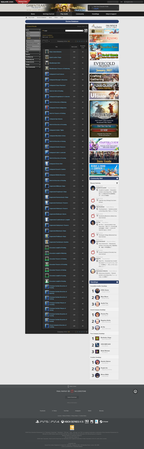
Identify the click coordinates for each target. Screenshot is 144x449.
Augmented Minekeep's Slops (57, 231)
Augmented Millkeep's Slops (57, 186)
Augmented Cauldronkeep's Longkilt (59, 219)
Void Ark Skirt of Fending (56, 91)
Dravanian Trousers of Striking (58, 259)
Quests (28, 54)
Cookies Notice (83, 415)
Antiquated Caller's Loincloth (57, 152)
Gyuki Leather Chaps (55, 57)
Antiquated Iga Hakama (55, 119)
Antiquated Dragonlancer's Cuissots (59, 96)
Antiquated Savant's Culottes (57, 169)
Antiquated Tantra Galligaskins (58, 107)
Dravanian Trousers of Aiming (57, 270)
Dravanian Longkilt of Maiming (57, 253)
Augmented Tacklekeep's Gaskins (58, 242)
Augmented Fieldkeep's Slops (57, 236)
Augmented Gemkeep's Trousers (58, 203)
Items (27, 30)
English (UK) (129, 2)
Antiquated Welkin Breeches (57, 175)
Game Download (72, 397)
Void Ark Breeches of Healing (57, 180)
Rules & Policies (66, 415)
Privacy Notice (75, 415)
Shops (27, 64)
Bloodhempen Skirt (54, 63)
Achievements (30, 62)
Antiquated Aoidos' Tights (56, 130)
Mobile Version (73, 386)
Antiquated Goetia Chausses (57, 147)
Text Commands (30, 67)
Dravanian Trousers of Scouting (58, 264)
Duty (27, 52)
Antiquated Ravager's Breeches (58, 80)
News (55, 410)
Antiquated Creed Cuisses (56, 74)
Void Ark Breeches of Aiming (57, 141)
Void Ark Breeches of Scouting (58, 124)
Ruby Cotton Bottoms (55, 52)
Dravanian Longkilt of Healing (57, 281)
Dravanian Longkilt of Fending (57, 247)
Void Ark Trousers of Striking (57, 113)
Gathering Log (30, 59)
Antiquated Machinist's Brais (57, 135)
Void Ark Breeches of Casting (57, 158)
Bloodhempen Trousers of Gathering (59, 68)
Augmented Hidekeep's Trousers (58, 208)
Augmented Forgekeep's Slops (58, 191)
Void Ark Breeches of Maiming (57, 102)
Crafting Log (29, 57)
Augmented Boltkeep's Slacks (57, 214)
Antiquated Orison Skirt (55, 163)
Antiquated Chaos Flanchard (57, 85)
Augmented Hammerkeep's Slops (58, 197)
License (59, 415)
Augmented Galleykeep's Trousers (59, 225)
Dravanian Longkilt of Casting (57, 275)
